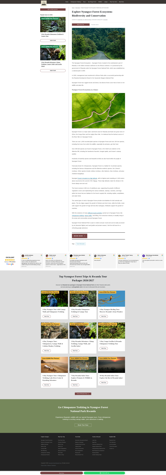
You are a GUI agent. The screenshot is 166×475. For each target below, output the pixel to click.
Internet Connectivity (79, 448)
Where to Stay (61, 454)
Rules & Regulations (62, 448)
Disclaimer (54, 465)
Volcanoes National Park (97, 444)
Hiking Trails (43, 446)
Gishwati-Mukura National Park (98, 448)
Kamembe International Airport (81, 440)
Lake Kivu (94, 440)
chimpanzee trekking (78, 215)
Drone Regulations (79, 450)
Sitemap (49, 465)
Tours (84, 1)
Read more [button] (24, 266)
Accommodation (112, 444)
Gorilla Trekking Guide (96, 454)
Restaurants (77, 452)
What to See (60, 444)
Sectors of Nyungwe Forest (46, 442)
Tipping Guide (78, 446)
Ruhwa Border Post (79, 454)
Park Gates (60, 452)
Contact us (111, 448)
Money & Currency (62, 450)
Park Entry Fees (61, 440)
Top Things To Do (92, 1)
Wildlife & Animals (44, 444)
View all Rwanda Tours (82, 393)
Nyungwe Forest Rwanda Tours (55, 463)
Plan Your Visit (113, 1)
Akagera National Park (97, 446)
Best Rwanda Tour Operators (98, 450)
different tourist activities (95, 213)
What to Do (60, 446)
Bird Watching (44, 450)
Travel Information (81, 243)
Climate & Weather (62, 442)
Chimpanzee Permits (45, 454)
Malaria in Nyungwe (79, 442)
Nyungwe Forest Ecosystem (46, 440)
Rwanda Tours (112, 440)
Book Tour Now (83, 425)
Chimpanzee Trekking (76, 1)
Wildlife (100, 1)
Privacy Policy (44, 465)
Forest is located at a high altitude (87, 178)
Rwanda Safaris (95, 452)
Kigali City (94, 442)
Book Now (61, 473)
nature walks (88, 215)
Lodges (106, 1)
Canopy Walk (43, 448)
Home (66, 1)
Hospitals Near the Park (80, 444)
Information (77, 7)
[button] (104, 473)
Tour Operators (112, 442)
